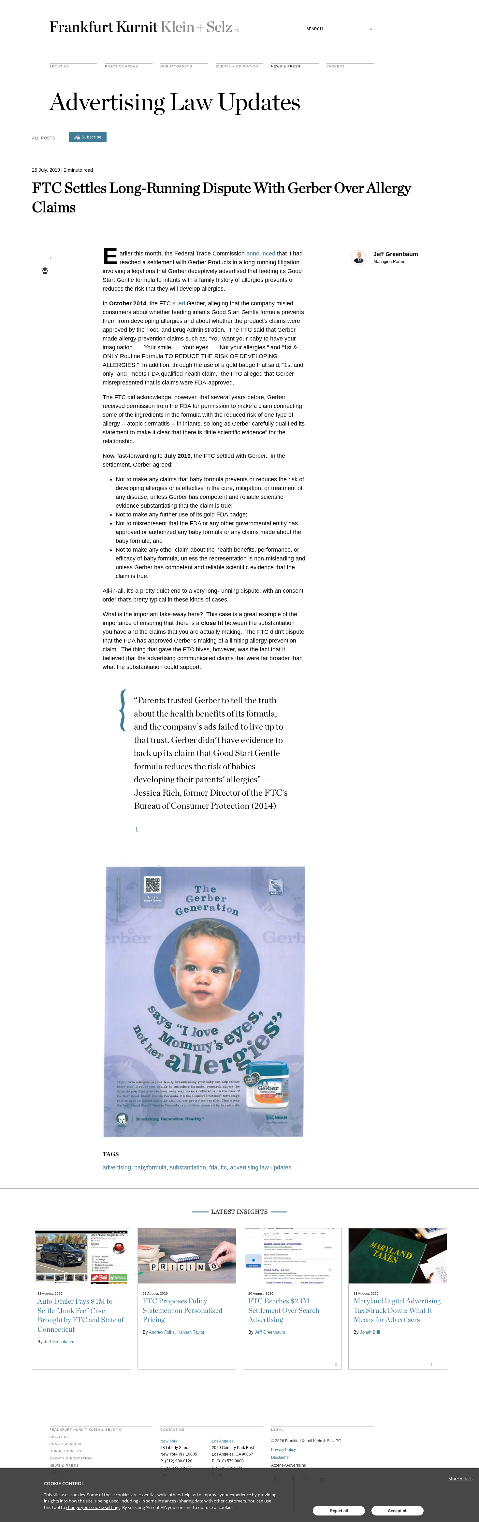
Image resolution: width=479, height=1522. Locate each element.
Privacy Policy (283, 1450)
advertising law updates (260, 1167)
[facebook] (44, 328)
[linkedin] (44, 309)
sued (178, 303)
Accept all (398, 1510)
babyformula (150, 1167)
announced (260, 253)
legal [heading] (277, 1429)
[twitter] (44, 290)
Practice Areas (66, 1444)
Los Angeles (223, 1441)
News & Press (285, 66)
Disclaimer (280, 1457)
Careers (336, 66)
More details (460, 1479)
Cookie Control (64, 1483)
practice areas (121, 66)
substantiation (188, 1167)
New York (168, 1441)
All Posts (43, 138)
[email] (44, 271)
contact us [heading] (172, 1429)
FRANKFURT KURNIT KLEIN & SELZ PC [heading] (86, 1429)
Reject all (339, 1510)
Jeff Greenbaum (395, 254)
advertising (117, 1167)
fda (213, 1167)
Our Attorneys (176, 66)
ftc (224, 1167)
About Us (59, 66)
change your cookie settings (93, 1507)
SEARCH (314, 29)
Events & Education (237, 66)
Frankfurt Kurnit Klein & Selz (144, 24)
